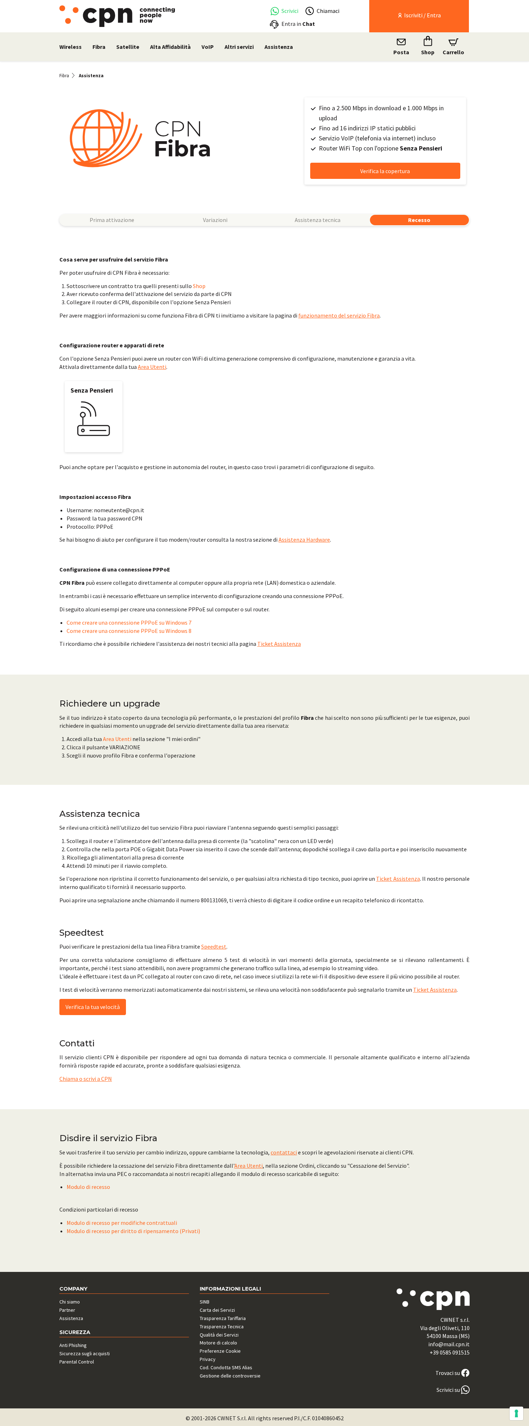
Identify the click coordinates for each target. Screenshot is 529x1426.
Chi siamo (69, 1301)
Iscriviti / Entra (422, 15)
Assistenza (278, 46)
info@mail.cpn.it (449, 1344)
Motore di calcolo (218, 1342)
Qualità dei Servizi (219, 1335)
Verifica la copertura (385, 171)
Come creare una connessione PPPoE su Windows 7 (129, 622)
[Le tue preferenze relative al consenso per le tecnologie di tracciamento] (516, 1413)
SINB (204, 1301)
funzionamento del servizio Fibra (339, 315)
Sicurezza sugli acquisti (84, 1353)
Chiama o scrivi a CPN (85, 1078)
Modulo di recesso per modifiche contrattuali (122, 1222)
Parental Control (76, 1361)
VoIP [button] (208, 46)
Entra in (298, 23)
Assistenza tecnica (317, 219)
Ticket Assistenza (279, 643)
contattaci (284, 1152)
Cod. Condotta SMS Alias (226, 1367)
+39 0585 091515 (450, 1352)
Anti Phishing (73, 1345)
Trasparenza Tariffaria (223, 1318)
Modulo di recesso (88, 1186)
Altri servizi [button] (239, 46)
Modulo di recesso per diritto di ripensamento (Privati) (133, 1231)
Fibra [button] (98, 46)
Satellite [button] (127, 46)
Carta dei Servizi (217, 1310)
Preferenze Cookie (220, 1351)
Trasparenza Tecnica (222, 1326)
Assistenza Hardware (304, 539)
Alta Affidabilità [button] (170, 46)
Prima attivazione (112, 219)
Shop (199, 286)
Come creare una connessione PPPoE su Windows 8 (129, 630)
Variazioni (215, 219)
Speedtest (213, 946)
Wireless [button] (70, 46)
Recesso (419, 219)
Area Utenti (152, 366)
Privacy (208, 1359)
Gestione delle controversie (230, 1375)
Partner (67, 1310)
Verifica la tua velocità (92, 1006)
